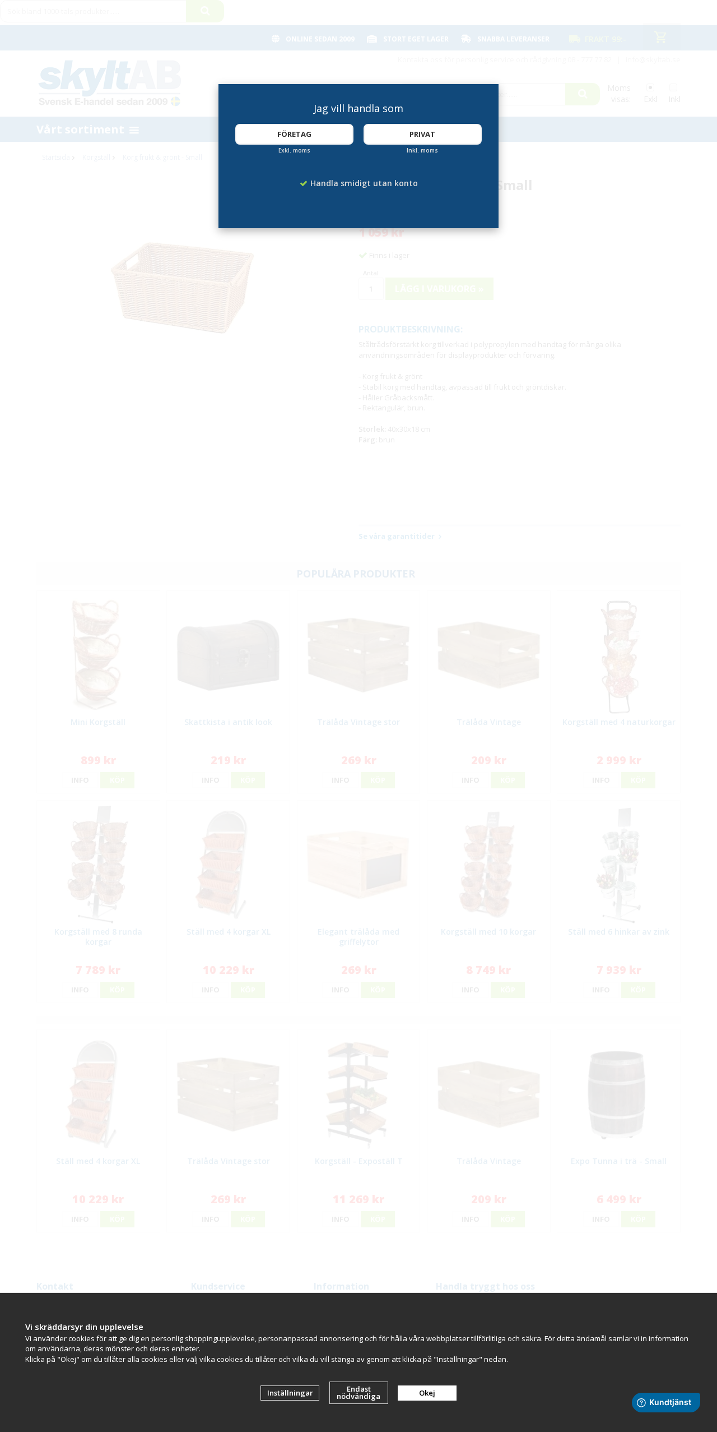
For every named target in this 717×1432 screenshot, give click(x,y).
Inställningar (290, 1393)
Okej (427, 1393)
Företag (294, 134)
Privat (422, 134)
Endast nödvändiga (358, 1392)
